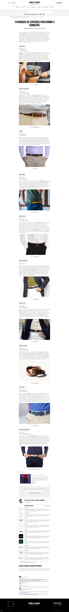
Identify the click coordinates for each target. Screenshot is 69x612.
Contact (13, 601)
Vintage (27, 562)
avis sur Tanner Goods (24, 349)
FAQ (7, 603)
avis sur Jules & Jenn (24, 220)
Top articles (51, 7)
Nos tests (28, 7)
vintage (32, 353)
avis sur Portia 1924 (24, 307)
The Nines (28, 393)
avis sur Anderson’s (24, 50)
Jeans (38, 14)
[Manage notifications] (1, 610)
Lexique (13, 606)
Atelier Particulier (36, 95)
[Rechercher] (51, 12)
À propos (8, 601)
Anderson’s (21, 53)
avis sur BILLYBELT (24, 178)
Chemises (32, 14)
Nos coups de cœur (45, 7)
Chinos (40, 14)
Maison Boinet (36, 299)
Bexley (20, 137)
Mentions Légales (55, 610)
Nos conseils (23, 7)
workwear (45, 355)
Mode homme (18, 7)
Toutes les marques (47, 505)
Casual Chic (24, 562)
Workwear (29, 562)
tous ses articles (28, 501)
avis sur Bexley (23, 135)
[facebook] (53, 604)
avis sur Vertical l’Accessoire (25, 433)
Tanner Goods (41, 351)
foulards (41, 314)
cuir (37, 54)
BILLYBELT (41, 180)
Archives (8, 606)
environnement (36, 229)
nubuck (30, 141)
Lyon (42, 138)
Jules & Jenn (39, 222)
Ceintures (34, 562)
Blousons (35, 14)
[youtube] (59, 604)
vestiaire (29, 38)
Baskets (25, 14)
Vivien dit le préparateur (40, 500)
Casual (21, 562)
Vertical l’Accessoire (33, 435)
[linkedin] (60, 604)
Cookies (60, 610)
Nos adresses (39, 7)
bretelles (32, 269)
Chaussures (28, 14)
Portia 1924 (36, 341)
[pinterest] (56, 604)
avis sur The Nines (24, 391)
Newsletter (59, 3)
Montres (43, 14)
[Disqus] (34, 586)
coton (33, 141)
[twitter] (57, 604)
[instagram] (55, 604)
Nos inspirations (33, 7)
